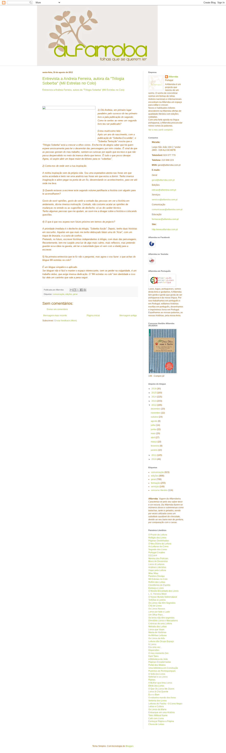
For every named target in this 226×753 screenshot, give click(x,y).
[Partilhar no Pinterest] (85, 290)
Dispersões (153, 650)
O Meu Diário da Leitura (159, 543)
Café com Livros (156, 718)
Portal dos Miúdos (157, 665)
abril (153, 437)
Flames (151, 680)
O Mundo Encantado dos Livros (163, 591)
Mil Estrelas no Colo (158, 579)
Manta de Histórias (157, 632)
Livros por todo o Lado (159, 612)
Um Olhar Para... (156, 615)
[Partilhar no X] (78, 290)
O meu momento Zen (158, 653)
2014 (154, 397)
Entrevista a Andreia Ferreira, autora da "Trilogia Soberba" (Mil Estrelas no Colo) (83, 80)
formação (155, 483)
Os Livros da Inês (156, 638)
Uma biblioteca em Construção (163, 668)
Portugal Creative (156, 552)
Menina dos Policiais (158, 558)
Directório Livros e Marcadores (163, 620)
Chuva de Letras (156, 724)
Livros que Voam (156, 629)
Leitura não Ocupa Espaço (161, 641)
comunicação (58, 294)
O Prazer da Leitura (157, 534)
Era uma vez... (155, 647)
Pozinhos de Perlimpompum (162, 671)
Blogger (129, 746)
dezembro (156, 409)
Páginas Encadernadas (159, 662)
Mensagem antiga (128, 315)
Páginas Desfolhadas (158, 540)
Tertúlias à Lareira (157, 600)
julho (153, 425)
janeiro (154, 450)
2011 (154, 455)
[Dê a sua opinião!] (74, 290)
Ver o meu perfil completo (160, 130)
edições (68, 294)
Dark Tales (153, 656)
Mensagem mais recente (55, 315)
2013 (154, 401)
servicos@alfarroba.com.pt (164, 199)
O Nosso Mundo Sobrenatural (162, 597)
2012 (154, 405)
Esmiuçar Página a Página (161, 721)
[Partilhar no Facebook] (81, 290)
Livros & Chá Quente (158, 691)
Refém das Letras (156, 582)
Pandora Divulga (156, 576)
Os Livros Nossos (156, 609)
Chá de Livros (155, 606)
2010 (154, 459)
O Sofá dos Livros (156, 674)
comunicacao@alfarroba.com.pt (167, 209)
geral (75, 294)
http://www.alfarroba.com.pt (165, 229)
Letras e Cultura (156, 706)
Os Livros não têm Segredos (162, 603)
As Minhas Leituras (157, 635)
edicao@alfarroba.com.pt (164, 190)
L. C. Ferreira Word (157, 594)
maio (153, 433)
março (154, 442)
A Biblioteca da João (158, 659)
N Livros (152, 644)
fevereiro (155, 446)
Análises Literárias (157, 567)
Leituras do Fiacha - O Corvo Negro (165, 703)
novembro (156, 413)
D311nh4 (152, 555)
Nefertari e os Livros (158, 677)
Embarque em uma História (161, 712)
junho (154, 429)
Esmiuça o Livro (156, 588)
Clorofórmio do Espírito (159, 585)
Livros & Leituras (156, 564)
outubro (155, 417)
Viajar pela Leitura (157, 570)
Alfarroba (173, 76)
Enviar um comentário (57, 309)
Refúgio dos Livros (157, 537)
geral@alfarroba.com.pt (163, 180)
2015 (154, 392)
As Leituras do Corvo (158, 546)
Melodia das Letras (157, 626)
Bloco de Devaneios (158, 561)
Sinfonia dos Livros (157, 700)
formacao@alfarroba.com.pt (165, 219)
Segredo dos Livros (157, 549)
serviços (155, 486)
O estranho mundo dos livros (162, 697)
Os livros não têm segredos (161, 618)
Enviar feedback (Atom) (65, 320)
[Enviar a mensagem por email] (71, 290)
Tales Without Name (158, 715)
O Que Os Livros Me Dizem (161, 689)
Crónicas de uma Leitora (160, 623)
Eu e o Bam (153, 694)
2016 (154, 388)
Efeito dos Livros (156, 686)
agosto (154, 421)
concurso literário (159, 490)
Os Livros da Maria (157, 709)
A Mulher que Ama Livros (160, 683)
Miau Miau (153, 573)
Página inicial (93, 315)
